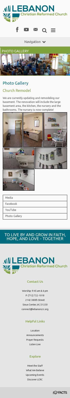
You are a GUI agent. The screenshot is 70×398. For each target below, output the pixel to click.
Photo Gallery (13, 216)
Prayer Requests (35, 339)
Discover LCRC (35, 379)
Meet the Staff (35, 365)
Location (35, 330)
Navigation (32, 42)
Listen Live (35, 344)
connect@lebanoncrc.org (35, 309)
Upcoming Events (35, 375)
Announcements (35, 335)
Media (9, 197)
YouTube (10, 209)
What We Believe (35, 370)
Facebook (11, 203)
